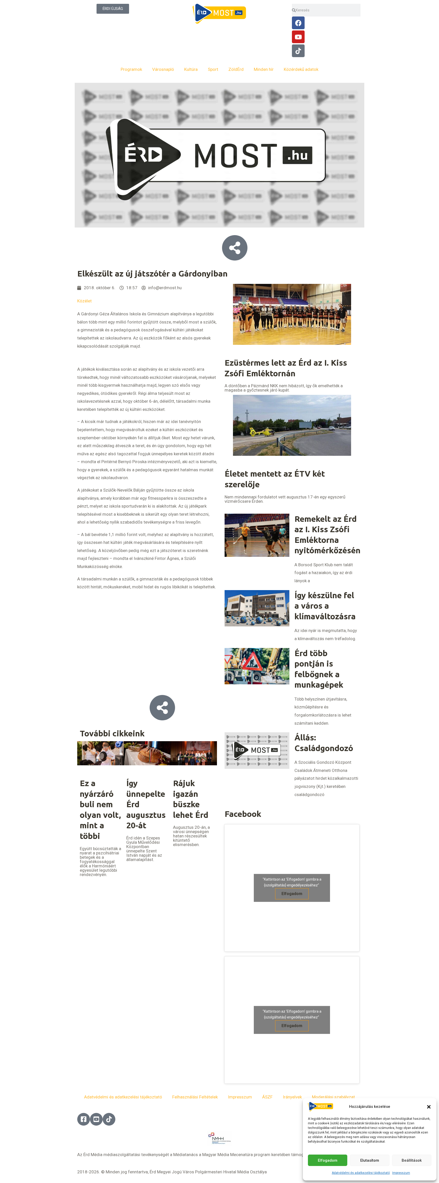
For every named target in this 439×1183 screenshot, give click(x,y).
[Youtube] (298, 36)
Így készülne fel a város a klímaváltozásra (325, 606)
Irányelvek (292, 1096)
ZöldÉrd (236, 69)
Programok (131, 69)
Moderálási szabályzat (333, 1096)
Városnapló (163, 69)
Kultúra (191, 69)
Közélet (84, 300)
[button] (428, 1106)
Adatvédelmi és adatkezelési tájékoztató (361, 1173)
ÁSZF (267, 1096)
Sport (213, 69)
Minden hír (264, 69)
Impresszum (401, 1173)
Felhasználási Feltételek (195, 1096)
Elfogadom (327, 1160)
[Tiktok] (298, 50)
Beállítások (412, 1160)
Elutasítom (369, 1160)
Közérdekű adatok (301, 69)
